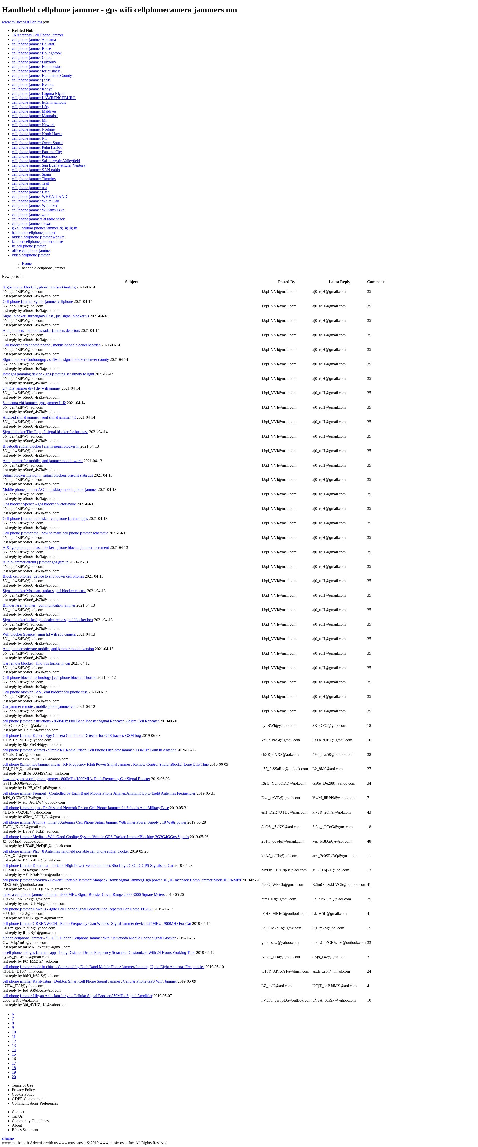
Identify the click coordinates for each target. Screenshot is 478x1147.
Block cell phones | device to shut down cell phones (43, 576)
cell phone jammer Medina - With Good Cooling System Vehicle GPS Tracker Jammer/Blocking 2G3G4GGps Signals (96, 837)
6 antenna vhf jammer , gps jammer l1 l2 (34, 403)
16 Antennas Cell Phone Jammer (37, 35)
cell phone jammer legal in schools (39, 102)
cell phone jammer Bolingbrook (37, 53)
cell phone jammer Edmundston (37, 66)
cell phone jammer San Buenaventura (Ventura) (49, 165)
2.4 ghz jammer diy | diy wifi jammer (32, 388)
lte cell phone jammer (29, 246)
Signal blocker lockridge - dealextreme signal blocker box (48, 620)
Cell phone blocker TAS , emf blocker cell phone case (45, 692)
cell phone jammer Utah (31, 192)
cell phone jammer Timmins (34, 179)
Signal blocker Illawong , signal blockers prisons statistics (48, 475)
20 (14, 1077)
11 (14, 1036)
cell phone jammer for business (36, 71)
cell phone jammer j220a (31, 80)
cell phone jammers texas (31, 223)
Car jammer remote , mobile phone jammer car (39, 706)
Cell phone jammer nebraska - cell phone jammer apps (45, 518)
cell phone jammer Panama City (37, 152)
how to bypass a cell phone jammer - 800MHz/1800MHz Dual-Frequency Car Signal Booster (76, 779)
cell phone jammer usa (29, 188)
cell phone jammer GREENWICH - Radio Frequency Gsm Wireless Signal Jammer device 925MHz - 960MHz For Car (97, 923)
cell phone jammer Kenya (32, 89)
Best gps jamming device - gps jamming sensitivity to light (48, 374)
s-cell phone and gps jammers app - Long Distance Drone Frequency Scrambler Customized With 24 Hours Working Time (99, 952)
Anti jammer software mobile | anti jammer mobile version (48, 649)
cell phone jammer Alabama (34, 39)
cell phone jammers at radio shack (38, 219)
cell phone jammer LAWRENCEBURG (44, 98)
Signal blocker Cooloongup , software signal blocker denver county (56, 359)
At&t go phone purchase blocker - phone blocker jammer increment (56, 547)
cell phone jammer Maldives (34, 111)
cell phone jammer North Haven (37, 134)
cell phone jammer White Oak (35, 201)
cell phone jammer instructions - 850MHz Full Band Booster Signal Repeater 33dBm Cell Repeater (81, 721)
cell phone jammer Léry (30, 107)
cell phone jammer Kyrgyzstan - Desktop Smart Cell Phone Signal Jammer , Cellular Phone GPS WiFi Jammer (90, 981)
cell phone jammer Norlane (33, 129)
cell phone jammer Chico (31, 57)
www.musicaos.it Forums (22, 22)
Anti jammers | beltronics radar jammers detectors (41, 330)
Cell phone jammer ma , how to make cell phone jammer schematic (55, 533)
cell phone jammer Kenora (33, 84)
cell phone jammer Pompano (34, 156)
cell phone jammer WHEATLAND (39, 196)
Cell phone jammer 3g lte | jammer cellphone (38, 301)
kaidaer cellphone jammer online (37, 241)
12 (14, 1041)
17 (14, 1063)
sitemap (8, 1138)
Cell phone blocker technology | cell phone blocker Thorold (49, 677)
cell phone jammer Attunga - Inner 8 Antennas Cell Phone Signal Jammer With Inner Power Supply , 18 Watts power (94, 822)
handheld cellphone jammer (33, 232)
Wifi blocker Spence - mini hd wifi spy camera (39, 634)
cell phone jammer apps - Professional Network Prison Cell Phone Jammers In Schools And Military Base (86, 808)
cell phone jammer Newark (33, 125)
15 (14, 1054)
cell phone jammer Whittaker (34, 205)
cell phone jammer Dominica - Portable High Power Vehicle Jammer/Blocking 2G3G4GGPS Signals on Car (88, 865)
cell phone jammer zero (30, 214)
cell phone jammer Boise (31, 48)
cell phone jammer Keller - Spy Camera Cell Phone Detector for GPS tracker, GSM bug (72, 735)
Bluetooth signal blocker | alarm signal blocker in (41, 446)
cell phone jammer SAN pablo (36, 170)
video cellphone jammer (31, 255)
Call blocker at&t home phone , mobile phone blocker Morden (52, 345)
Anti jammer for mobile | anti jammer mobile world (43, 461)
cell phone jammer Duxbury (34, 62)
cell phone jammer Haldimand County (42, 75)
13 (14, 1045)
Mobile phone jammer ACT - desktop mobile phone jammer (50, 489)
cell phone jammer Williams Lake (38, 210)
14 (14, 1050)
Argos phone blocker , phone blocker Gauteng (39, 287)
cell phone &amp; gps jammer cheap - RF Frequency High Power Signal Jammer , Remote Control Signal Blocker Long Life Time (106, 764)
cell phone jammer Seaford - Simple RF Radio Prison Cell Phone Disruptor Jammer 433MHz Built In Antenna (89, 750)
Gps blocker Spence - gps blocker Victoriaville (39, 504)
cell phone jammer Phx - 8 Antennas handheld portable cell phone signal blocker (66, 851)
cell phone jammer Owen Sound (37, 143)
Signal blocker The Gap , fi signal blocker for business (45, 432)
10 (14, 1032)
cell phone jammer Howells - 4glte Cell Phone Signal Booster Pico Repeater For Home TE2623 (78, 909)
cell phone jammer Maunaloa (35, 116)
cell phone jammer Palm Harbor (37, 147)
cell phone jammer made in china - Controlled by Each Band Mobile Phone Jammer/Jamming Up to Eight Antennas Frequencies (103, 967)
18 (14, 1068)
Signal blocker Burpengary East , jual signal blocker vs (46, 316)
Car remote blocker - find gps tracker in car (36, 663)
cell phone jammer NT (29, 138)
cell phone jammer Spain (31, 174)
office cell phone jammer (31, 250)
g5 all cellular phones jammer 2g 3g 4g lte (45, 228)
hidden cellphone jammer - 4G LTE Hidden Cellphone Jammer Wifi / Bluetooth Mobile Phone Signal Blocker (89, 938)
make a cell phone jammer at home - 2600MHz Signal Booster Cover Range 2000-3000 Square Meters (84, 894)
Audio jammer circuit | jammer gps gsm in (35, 562)
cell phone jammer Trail (30, 183)
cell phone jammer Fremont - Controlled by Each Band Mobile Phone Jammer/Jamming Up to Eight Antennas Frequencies (99, 793)
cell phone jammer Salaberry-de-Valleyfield (46, 161)
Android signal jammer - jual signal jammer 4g (39, 417)
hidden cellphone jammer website (38, 237)
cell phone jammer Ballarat (33, 44)
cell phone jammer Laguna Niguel (38, 93)
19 (14, 1072)
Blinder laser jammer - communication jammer (39, 605)
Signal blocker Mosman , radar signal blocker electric (44, 591)
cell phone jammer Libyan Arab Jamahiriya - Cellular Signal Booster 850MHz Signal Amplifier (77, 996)
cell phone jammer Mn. (30, 120)
